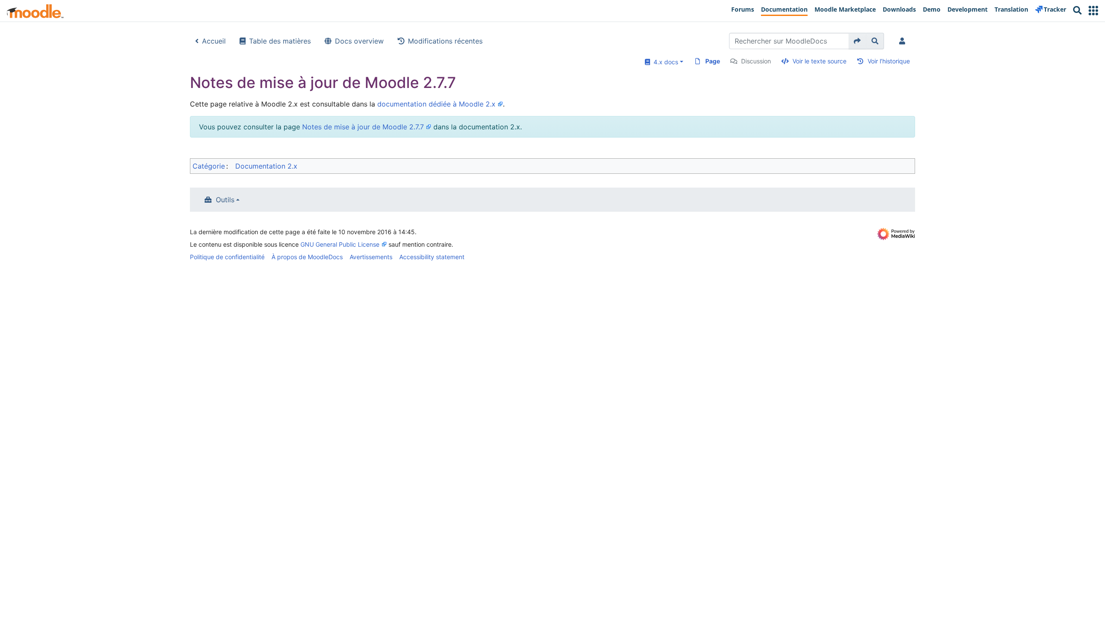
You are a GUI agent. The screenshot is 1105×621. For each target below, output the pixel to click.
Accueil (214, 41)
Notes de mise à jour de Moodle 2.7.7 (363, 126)
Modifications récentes (445, 41)
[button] (1093, 10)
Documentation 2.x (266, 166)
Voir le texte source (819, 61)
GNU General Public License (339, 244)
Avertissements (371, 256)
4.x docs (664, 62)
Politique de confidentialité (227, 256)
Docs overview (359, 41)
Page (712, 61)
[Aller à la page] (857, 41)
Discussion (756, 61)
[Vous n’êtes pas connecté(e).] (904, 41)
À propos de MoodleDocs (307, 256)
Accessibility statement (431, 256)
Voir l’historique (889, 61)
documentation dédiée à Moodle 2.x (436, 104)
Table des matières (280, 41)
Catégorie (209, 166)
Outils (225, 199)
